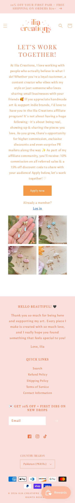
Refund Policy (37, 374)
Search (37, 368)
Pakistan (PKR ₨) (34, 464)
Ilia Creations (28, 493)
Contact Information (37, 393)
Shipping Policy (37, 381)
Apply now (37, 190)
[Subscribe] (56, 421)
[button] (5, 25)
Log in (37, 208)
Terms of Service (37, 387)
